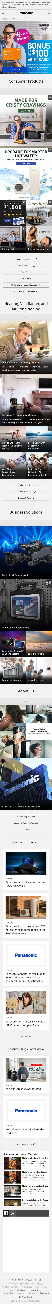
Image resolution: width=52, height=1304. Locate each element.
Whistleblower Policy (10, 1287)
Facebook (12, 1280)
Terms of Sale (40, 1287)
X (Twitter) (22, 1280)
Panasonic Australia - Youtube (21, 1154)
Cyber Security (44, 1293)
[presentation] (6, 1213)
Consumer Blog (34, 1290)
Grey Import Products (16, 1290)
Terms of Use (27, 1287)
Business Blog (7, 1293)
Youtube (30, 1280)
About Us (10, 1284)
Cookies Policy (36, 1284)
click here (12, 7)
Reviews (32, 1293)
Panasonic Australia (9, 19)
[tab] (6, 1213)
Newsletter (21, 1293)
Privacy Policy (22, 1284)
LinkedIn (38, 1280)
